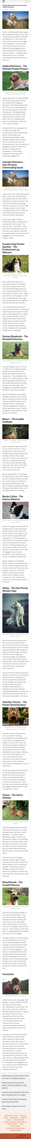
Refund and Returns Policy (15, 1122)
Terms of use (15, 1130)
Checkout (14, 1117)
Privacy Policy (21, 1137)
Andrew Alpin (5, 9)
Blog (6, 1117)
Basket (23, 1115)
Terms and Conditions (15, 1128)
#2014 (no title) (11, 1115)
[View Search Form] (25, 1)
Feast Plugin (23, 1135)
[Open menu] (28, 1)
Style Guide (15, 1126)
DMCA (9, 1119)
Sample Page (12, 1124)
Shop (22, 1124)
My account (19, 1119)
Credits (24, 1117)
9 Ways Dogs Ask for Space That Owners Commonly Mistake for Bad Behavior (14, 1085)
